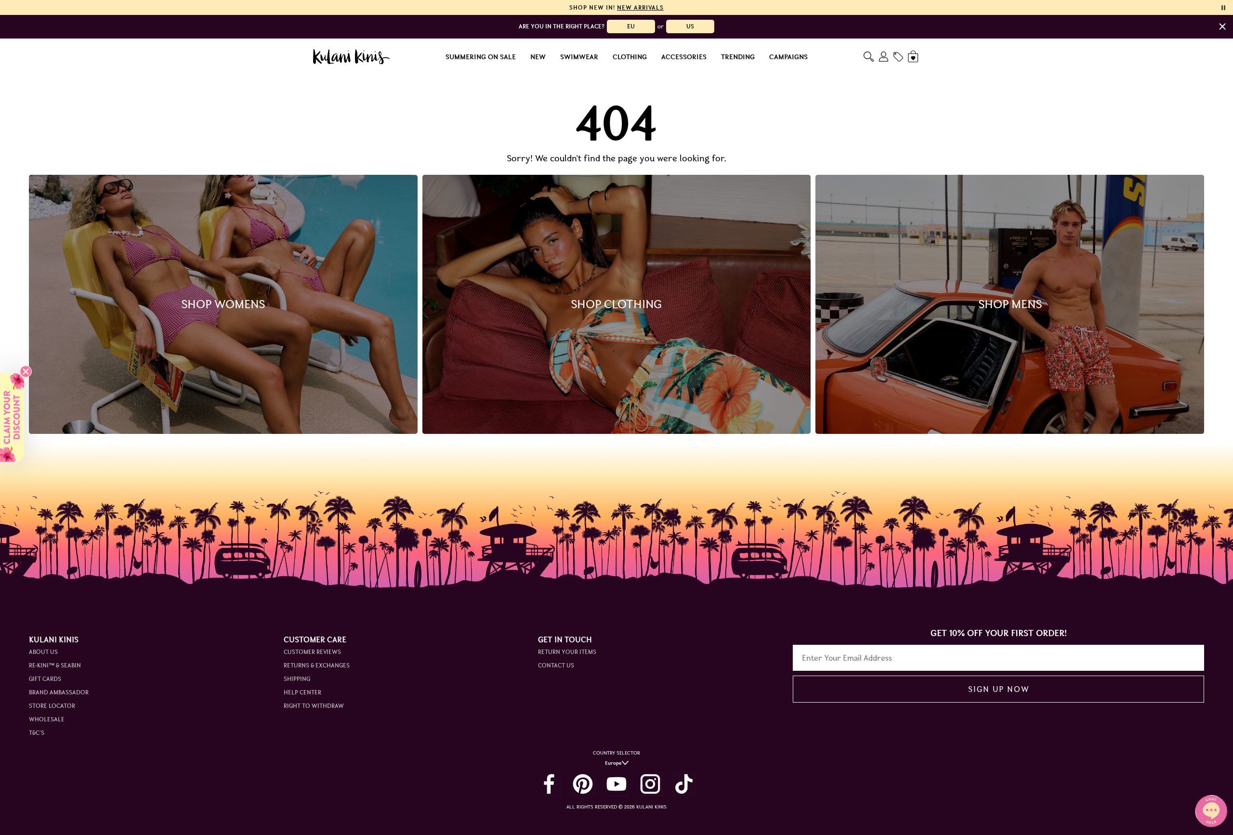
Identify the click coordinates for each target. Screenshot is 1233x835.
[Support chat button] (1211, 811)
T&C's (36, 732)
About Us (43, 651)
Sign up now (998, 689)
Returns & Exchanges (317, 665)
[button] (12, 417)
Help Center (302, 692)
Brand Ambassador (59, 692)
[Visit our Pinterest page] (583, 784)
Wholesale (47, 719)
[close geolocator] (1222, 26)
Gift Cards (45, 678)
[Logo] (351, 57)
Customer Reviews (312, 651)
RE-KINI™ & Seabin (55, 665)
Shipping (297, 678)
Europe (613, 763)
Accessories (684, 56)
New (538, 56)
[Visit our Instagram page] (650, 784)
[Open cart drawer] (914, 57)
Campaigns (788, 56)
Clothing (630, 56)
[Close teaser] (26, 371)
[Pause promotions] (1223, 8)
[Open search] (869, 57)
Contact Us (556, 665)
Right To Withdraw (314, 705)
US (690, 26)
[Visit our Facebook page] (549, 784)
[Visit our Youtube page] (616, 784)
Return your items (567, 651)
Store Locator (52, 705)
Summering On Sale (481, 56)
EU (631, 26)
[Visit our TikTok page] (684, 784)
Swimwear (579, 56)
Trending (738, 56)
